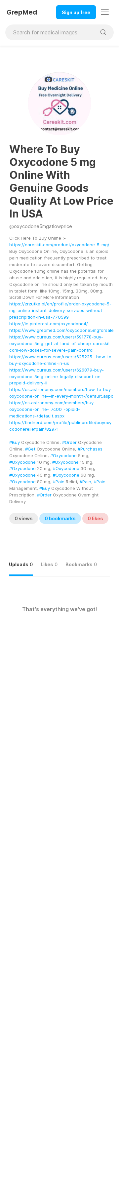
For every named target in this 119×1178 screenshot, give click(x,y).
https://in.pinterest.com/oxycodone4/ (48, 323)
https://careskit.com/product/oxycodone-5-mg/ (59, 244)
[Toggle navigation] (105, 12)
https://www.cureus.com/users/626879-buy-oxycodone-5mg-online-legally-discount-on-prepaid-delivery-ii (56, 376)
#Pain (58, 481)
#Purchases (90, 449)
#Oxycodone (63, 455)
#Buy (14, 442)
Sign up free (76, 12)
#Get (30, 449)
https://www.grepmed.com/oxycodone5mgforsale (61, 330)
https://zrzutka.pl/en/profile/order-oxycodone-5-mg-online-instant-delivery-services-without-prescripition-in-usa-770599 (60, 310)
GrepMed (22, 12)
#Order (69, 442)
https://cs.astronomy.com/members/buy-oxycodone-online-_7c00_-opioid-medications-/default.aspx (52, 409)
